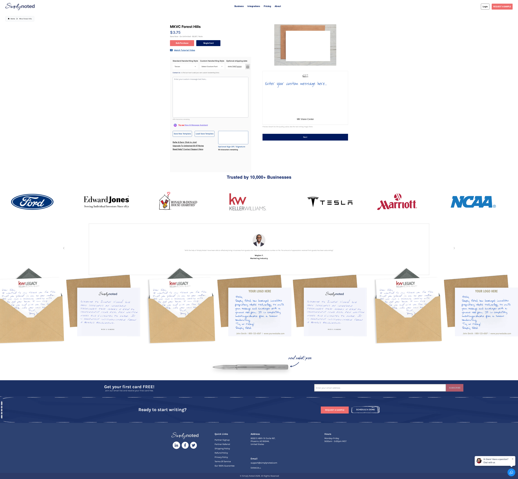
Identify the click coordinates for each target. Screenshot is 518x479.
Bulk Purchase (182, 43)
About (278, 6)
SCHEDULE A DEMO (365, 409)
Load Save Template (204, 134)
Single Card (208, 43)
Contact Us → (256, 467)
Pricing (267, 6)
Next (305, 137)
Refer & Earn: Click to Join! (185, 142)
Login (485, 7)
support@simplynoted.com (264, 462)
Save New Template (182, 134)
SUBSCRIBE (454, 387)
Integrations (253, 6)
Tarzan (177, 66)
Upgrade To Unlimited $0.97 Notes (188, 146)
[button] (64, 248)
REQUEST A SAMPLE (502, 7)
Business (239, 6)
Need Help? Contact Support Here (188, 149)
